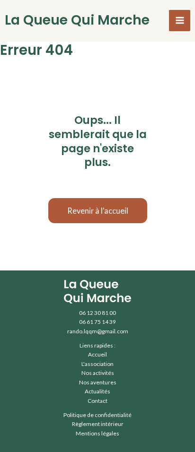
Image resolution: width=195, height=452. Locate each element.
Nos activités (97, 372)
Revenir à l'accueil (97, 210)
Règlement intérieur (98, 423)
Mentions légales (97, 433)
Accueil (97, 354)
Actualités (97, 391)
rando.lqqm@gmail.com (97, 331)
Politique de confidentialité (97, 414)
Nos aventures (97, 382)
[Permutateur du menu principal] (179, 20)
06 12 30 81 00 (97, 312)
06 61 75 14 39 (97, 321)
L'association (97, 363)
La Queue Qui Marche (77, 19)
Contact (97, 400)
